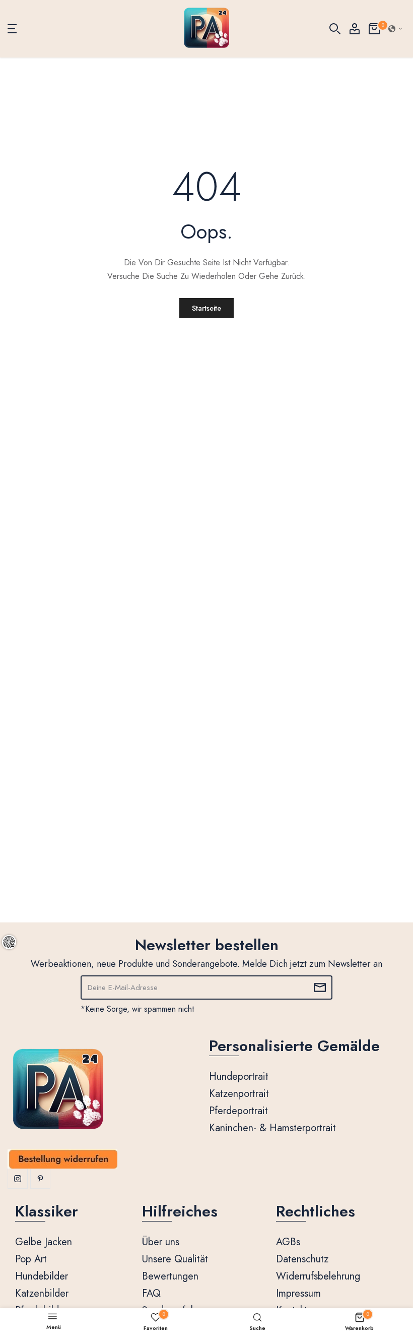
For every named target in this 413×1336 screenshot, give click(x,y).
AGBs (288, 1242)
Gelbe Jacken (43, 1242)
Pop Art (31, 1259)
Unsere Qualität (175, 1259)
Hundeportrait (238, 1076)
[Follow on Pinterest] (40, 1179)
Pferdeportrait (238, 1110)
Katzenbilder (41, 1293)
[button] (395, 29)
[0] (374, 28)
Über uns (160, 1242)
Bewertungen (170, 1276)
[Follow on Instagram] (18, 1179)
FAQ (151, 1293)
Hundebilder (41, 1276)
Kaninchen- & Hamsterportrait (272, 1128)
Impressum (298, 1293)
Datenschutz (302, 1259)
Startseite (206, 308)
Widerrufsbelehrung (318, 1276)
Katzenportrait (239, 1093)
